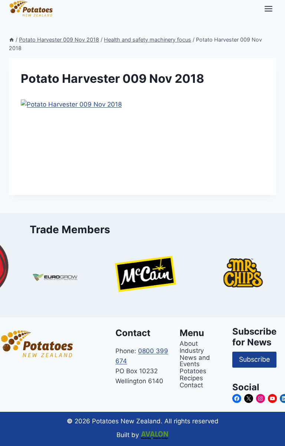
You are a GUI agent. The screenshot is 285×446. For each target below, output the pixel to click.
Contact (191, 384)
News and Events (195, 360)
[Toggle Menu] (268, 8)
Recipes (191, 377)
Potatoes (193, 370)
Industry (192, 350)
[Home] (11, 39)
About (189, 343)
